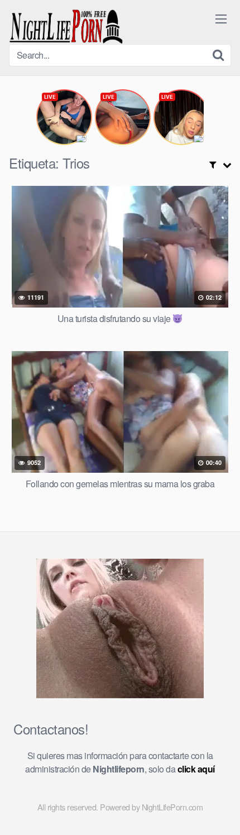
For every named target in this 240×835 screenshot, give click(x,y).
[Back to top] (220, 810)
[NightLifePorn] (66, 26)
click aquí (196, 768)
